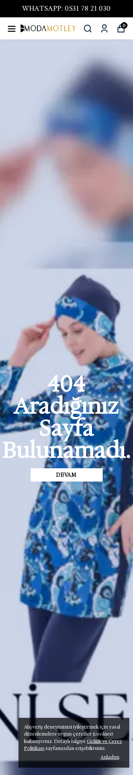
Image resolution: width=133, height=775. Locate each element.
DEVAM (66, 475)
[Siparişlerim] (104, 28)
